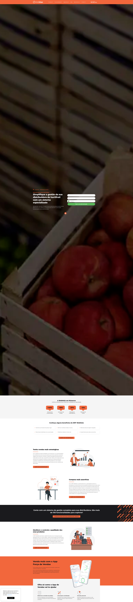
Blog (71, 2)
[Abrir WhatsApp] (130, 599)
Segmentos (37, 189)
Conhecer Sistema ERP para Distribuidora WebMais (66, 516)
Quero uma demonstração (81, 204)
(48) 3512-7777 (94, 2)
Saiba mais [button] (10, 594)
